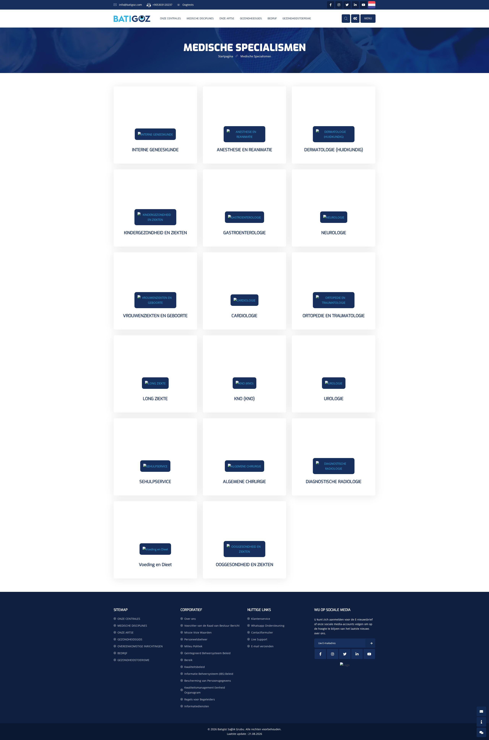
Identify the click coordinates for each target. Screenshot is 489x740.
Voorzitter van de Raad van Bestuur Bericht (212, 625)
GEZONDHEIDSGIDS (251, 18)
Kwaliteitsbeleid (194, 667)
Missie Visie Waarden (198, 632)
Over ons (190, 619)
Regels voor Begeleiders (199, 699)
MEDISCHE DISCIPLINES (200, 18)
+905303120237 (162, 4)
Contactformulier (262, 632)
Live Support (259, 639)
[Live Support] (481, 732)
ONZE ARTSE (226, 18)
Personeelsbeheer (195, 639)
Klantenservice (260, 619)
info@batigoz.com (130, 4)
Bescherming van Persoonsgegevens (207, 680)
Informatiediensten (196, 706)
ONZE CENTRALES (170, 18)
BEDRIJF (272, 18)
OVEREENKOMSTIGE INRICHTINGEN (140, 646)
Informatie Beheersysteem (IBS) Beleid (208, 674)
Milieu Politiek (193, 646)
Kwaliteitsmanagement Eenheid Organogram (204, 690)
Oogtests (188, 4)
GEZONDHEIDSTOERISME (297, 18)
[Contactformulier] (481, 711)
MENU (368, 18)
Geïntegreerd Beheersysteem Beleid (207, 653)
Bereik (188, 660)
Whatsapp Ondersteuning (267, 625)
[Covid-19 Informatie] (481, 722)
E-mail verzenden (262, 646)
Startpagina (225, 56)
